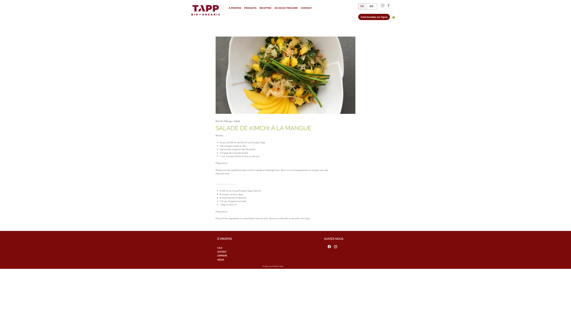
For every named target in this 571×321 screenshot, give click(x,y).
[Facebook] (388, 5)
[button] (235, 8)
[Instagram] (382, 5)
